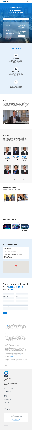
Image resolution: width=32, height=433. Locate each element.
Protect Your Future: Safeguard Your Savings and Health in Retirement (10, 203)
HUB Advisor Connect (7, 399)
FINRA (5, 325)
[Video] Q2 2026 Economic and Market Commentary (24, 231)
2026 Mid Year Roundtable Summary (14, 232)
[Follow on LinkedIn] (5, 391)
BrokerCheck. (20, 354)
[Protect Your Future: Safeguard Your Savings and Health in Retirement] (9, 197)
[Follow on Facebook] (8, 391)
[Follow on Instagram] (7, 391)
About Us (5, 401)
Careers (5, 408)
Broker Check (8, 25)
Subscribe (16, 419)
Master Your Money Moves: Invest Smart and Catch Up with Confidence (23, 203)
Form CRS (11, 356)
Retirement (5, 395)
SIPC (8, 325)
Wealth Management (7, 396)
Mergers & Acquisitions (7, 409)
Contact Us (22, 35)
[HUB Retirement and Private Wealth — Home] (5, 1)
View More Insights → (7, 235)
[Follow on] (12, 391)
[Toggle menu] (28, 1)
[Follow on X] (10, 391)
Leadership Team (6, 402)
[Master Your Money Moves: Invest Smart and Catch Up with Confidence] (22, 197)
